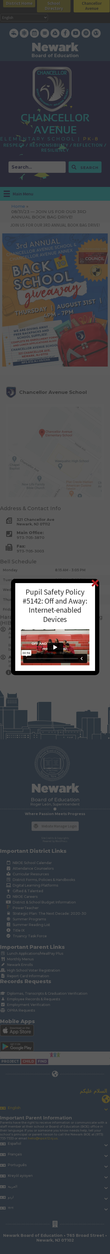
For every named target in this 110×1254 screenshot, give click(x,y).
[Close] (95, 583)
